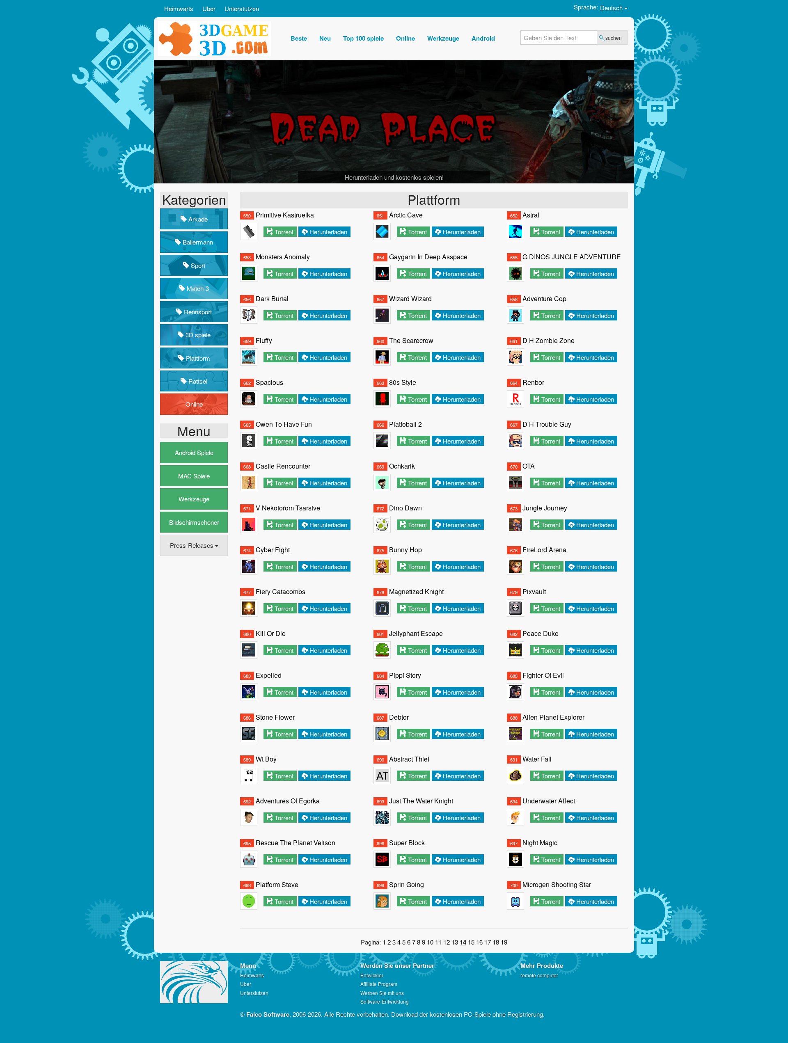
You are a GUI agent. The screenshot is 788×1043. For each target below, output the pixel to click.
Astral (530, 215)
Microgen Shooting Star (556, 884)
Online (194, 404)
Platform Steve (277, 884)
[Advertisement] (193, 688)
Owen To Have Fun (284, 424)
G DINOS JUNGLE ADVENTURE (571, 256)
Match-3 (197, 288)
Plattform (197, 358)
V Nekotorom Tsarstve (288, 507)
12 (446, 942)
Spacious (269, 382)
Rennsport (197, 311)
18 (495, 942)
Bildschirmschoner (194, 522)
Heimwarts (178, 8)
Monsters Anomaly (283, 256)
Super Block (407, 842)
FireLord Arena (544, 549)
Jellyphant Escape (416, 633)
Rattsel (197, 381)
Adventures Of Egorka (288, 800)
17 (487, 942)
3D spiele (197, 334)
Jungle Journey (544, 507)
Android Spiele (194, 452)
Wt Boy (266, 759)
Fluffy (264, 340)
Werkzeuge (194, 498)
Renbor (533, 382)
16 (479, 942)
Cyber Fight (273, 549)
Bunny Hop (405, 549)
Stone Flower (275, 717)
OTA (528, 466)
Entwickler (371, 975)
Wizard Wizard (410, 298)
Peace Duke (540, 633)
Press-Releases (192, 545)
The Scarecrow (411, 340)
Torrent (284, 231)
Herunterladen (328, 231)
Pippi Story (405, 675)
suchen (613, 37)
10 (430, 942)
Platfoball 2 (405, 424)
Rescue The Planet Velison (295, 842)
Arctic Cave (406, 215)
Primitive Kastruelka (285, 215)
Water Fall (537, 759)
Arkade (197, 219)
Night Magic (539, 842)
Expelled (269, 675)
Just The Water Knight (421, 800)
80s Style (402, 382)
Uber (208, 8)
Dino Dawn (405, 507)
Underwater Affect (548, 800)
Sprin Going (406, 884)
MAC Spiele (194, 475)
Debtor (399, 717)
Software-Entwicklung (384, 1001)
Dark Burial (272, 298)
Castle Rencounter (283, 466)
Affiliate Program (378, 983)
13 (454, 942)
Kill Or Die (271, 633)
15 (471, 942)
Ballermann (197, 242)
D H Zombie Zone (548, 340)
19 (504, 942)
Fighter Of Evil (543, 675)
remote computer (539, 975)
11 (438, 942)
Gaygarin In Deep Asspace (428, 256)
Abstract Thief (409, 759)
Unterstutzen (241, 8)
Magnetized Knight (416, 591)
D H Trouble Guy (546, 424)
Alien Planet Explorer (553, 717)
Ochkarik (402, 466)
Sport (197, 265)
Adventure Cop (544, 298)
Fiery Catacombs (280, 591)
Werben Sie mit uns (382, 992)
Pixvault (534, 591)
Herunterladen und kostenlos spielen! (394, 177)
